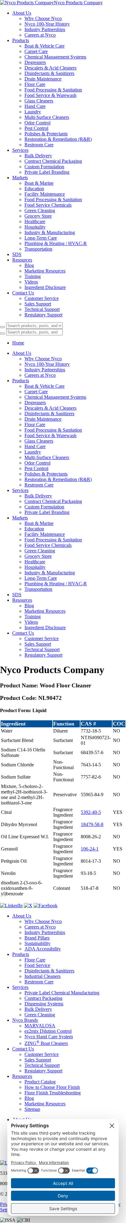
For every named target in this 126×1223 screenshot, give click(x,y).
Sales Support (37, 303)
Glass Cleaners (38, 100)
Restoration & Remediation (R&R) (58, 139)
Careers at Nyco (40, 34)
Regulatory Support (43, 314)
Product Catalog (40, 1081)
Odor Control (37, 122)
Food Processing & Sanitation (53, 89)
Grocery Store (38, 216)
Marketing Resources (44, 270)
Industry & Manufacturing (49, 232)
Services (20, 150)
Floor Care (34, 84)
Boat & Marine (39, 183)
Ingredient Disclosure (45, 287)
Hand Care (35, 106)
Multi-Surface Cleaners (46, 117)
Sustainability (37, 943)
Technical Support (42, 309)
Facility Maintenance (44, 194)
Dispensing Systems (43, 1003)
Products (20, 40)
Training (32, 276)
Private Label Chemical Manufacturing (61, 992)
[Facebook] (45, 905)
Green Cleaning (39, 210)
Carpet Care (36, 51)
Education (34, 188)
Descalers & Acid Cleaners (50, 67)
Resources (22, 259)
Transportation (38, 248)
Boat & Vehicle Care (44, 45)
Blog (29, 265)
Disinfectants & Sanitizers (49, 73)
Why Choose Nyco (43, 18)
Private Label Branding (46, 172)
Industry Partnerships (44, 29)
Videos (31, 281)
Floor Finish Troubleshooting (52, 1092)
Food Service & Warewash (50, 95)
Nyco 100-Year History (47, 24)
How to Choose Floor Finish (52, 1087)
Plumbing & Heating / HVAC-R (55, 243)
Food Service (37, 965)
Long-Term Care (40, 238)
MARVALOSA (39, 1025)
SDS (16, 254)
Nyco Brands (25, 1020)
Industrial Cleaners (42, 976)
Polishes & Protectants (46, 133)
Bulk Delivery (38, 155)
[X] (28, 905)
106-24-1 (89, 848)
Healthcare (34, 221)
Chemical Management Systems (55, 56)
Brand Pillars (37, 937)
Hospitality (35, 227)
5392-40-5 (91, 812)
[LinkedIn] (11, 905)
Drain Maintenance (42, 78)
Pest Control (36, 128)
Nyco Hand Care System (48, 1036)
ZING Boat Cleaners (46, 1043)
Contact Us (23, 292)
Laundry (32, 111)
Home (18, 342)
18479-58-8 (92, 824)
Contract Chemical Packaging (53, 161)
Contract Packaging (43, 998)
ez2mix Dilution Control (48, 1031)
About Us (21, 13)
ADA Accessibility (42, 948)
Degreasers (35, 62)
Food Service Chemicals (48, 205)
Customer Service (41, 298)
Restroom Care (39, 144)
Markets (20, 177)
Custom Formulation (44, 166)
